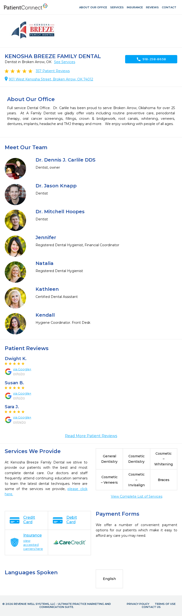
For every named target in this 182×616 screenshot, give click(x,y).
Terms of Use (165, 604)
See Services (64, 62)
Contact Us (151, 607)
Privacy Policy (138, 604)
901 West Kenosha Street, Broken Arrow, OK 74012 (51, 79)
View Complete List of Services (136, 496)
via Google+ (22, 369)
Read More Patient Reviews (91, 436)
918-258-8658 (151, 59)
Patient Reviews (53, 71)
